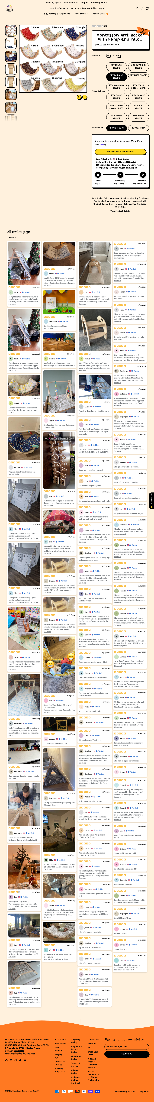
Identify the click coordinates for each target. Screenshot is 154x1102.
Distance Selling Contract (75, 1080)
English (143, 1092)
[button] (142, 8)
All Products (60, 1040)
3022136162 (19, 1051)
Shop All (84, 3)
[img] (97, 26)
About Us (92, 1044)
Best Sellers (60, 1044)
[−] (108, 56)
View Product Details (120, 211)
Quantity (96, 55)
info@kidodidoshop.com (23, 1054)
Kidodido (16, 1091)
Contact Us (93, 1040)
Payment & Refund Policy (76, 1050)
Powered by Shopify (30, 1091)
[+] (118, 56)
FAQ (89, 1048)
